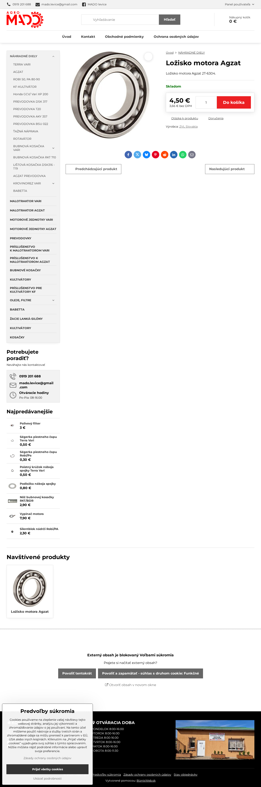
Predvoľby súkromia (106, 774)
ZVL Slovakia (188, 126)
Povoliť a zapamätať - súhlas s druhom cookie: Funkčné (150, 673)
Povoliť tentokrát (77, 673)
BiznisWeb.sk (146, 780)
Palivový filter (30, 423)
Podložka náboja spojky (38, 484)
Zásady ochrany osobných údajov (147, 774)
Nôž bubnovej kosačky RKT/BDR (37, 499)
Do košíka (233, 102)
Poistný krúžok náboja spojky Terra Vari (37, 469)
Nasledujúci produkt (227, 169)
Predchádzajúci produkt (96, 169)
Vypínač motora (32, 514)
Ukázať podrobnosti (47, 778)
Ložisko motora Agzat (30, 612)
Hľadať (169, 19)
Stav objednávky (185, 774)
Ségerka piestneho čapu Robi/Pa (38, 454)
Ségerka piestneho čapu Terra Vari (38, 438)
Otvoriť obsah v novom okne (132, 685)
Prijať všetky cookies (47, 769)
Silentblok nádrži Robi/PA (39, 529)
